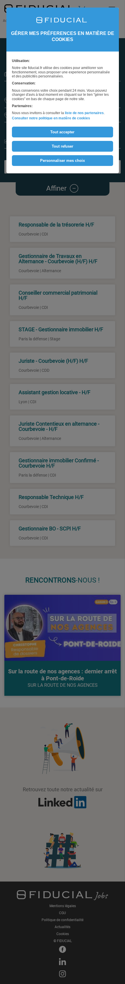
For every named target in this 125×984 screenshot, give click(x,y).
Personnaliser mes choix (62, 160)
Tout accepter (62, 132)
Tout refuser (62, 146)
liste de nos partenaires (84, 113)
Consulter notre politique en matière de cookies (51, 118)
